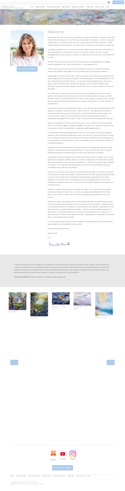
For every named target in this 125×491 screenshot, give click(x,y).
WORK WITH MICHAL (59, 476)
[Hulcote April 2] (29, 304)
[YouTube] (63, 454)
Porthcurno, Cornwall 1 (91, 317)
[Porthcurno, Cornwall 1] (94, 304)
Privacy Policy (27, 484)
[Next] (111, 362)
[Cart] (109, 2)
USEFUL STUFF (80, 476)
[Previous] (14, 362)
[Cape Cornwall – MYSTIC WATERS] (72, 299)
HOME (12, 476)
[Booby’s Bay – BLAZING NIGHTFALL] (51, 298)
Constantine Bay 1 (111, 310)
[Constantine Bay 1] (116, 300)
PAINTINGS (70, 476)
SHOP (89, 476)
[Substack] (53, 453)
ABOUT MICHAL (21, 476)
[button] (46, 7)
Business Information (38, 484)
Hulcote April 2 (24, 318)
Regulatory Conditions (16, 484)
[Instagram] (73, 454)
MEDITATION (47, 476)
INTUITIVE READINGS (34, 476)
